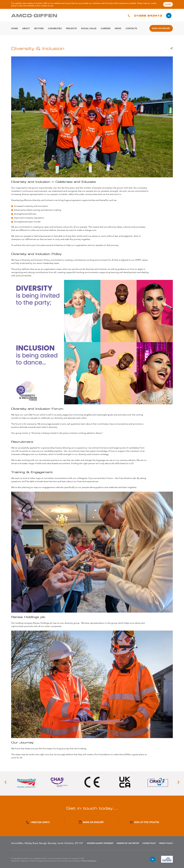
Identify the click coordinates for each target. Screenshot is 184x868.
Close (168, 4)
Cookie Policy (149, 843)
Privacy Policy (166, 843)
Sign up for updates (146, 822)
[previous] (5, 782)
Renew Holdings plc (89, 861)
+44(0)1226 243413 (40, 822)
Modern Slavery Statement (100, 843)
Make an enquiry (161, 28)
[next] (178, 782)
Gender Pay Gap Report (128, 843)
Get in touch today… (92, 808)
